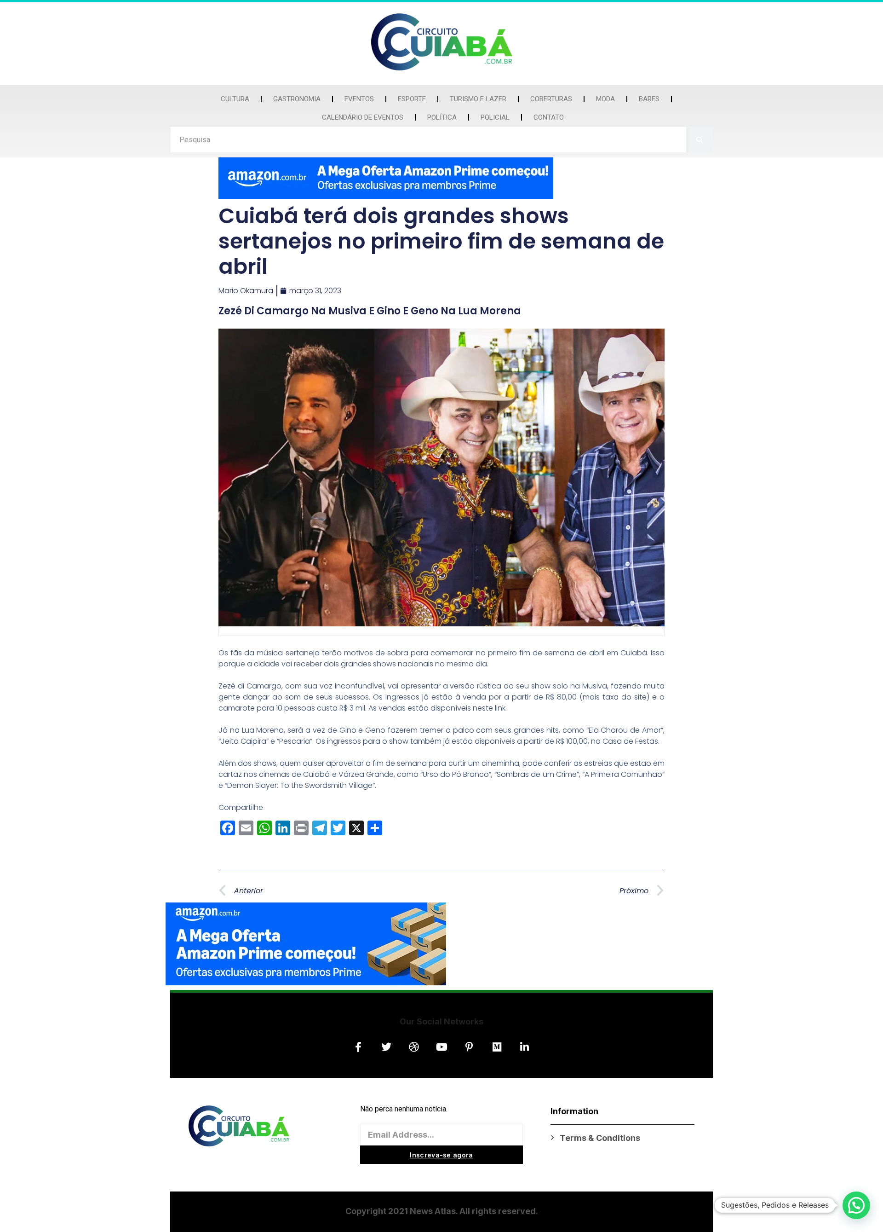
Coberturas (551, 99)
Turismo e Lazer (478, 99)
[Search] (700, 140)
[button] (856, 1205)
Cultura (235, 99)
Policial (495, 117)
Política (442, 117)
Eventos (359, 99)
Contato (548, 117)
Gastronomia (297, 99)
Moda (605, 99)
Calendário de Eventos (362, 117)
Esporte (412, 99)
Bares (649, 99)
